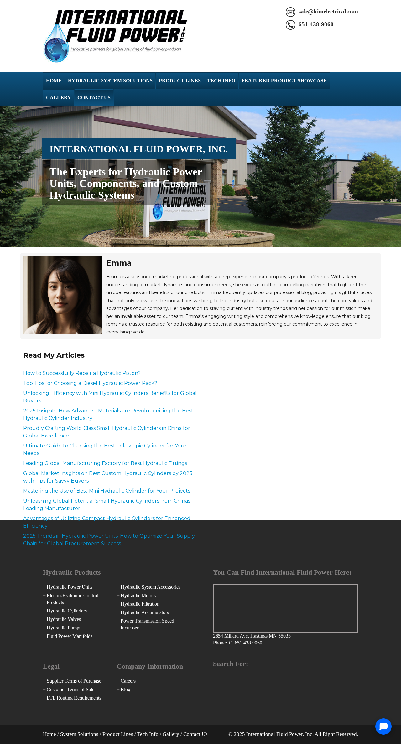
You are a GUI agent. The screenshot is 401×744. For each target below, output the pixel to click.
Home (54, 80)
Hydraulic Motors (138, 595)
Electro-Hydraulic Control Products (72, 599)
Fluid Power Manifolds (69, 636)
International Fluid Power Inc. (115, 36)
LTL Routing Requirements (74, 697)
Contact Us (94, 97)
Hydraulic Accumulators (145, 612)
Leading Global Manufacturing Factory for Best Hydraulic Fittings (105, 463)
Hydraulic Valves (64, 619)
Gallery (58, 97)
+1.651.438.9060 (245, 642)
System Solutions (79, 734)
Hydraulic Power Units (69, 587)
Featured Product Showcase (284, 80)
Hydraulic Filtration (140, 604)
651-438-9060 (316, 24)
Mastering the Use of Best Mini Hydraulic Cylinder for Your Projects (106, 491)
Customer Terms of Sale (70, 689)
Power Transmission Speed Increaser (147, 624)
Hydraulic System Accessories (150, 587)
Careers (128, 681)
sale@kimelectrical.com (328, 11)
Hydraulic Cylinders (67, 610)
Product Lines (180, 80)
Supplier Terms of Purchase (74, 681)
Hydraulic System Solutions (110, 80)
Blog (125, 689)
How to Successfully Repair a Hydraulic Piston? (82, 373)
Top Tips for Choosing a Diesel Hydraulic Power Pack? (90, 383)
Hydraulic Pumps (64, 627)
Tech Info (221, 80)
